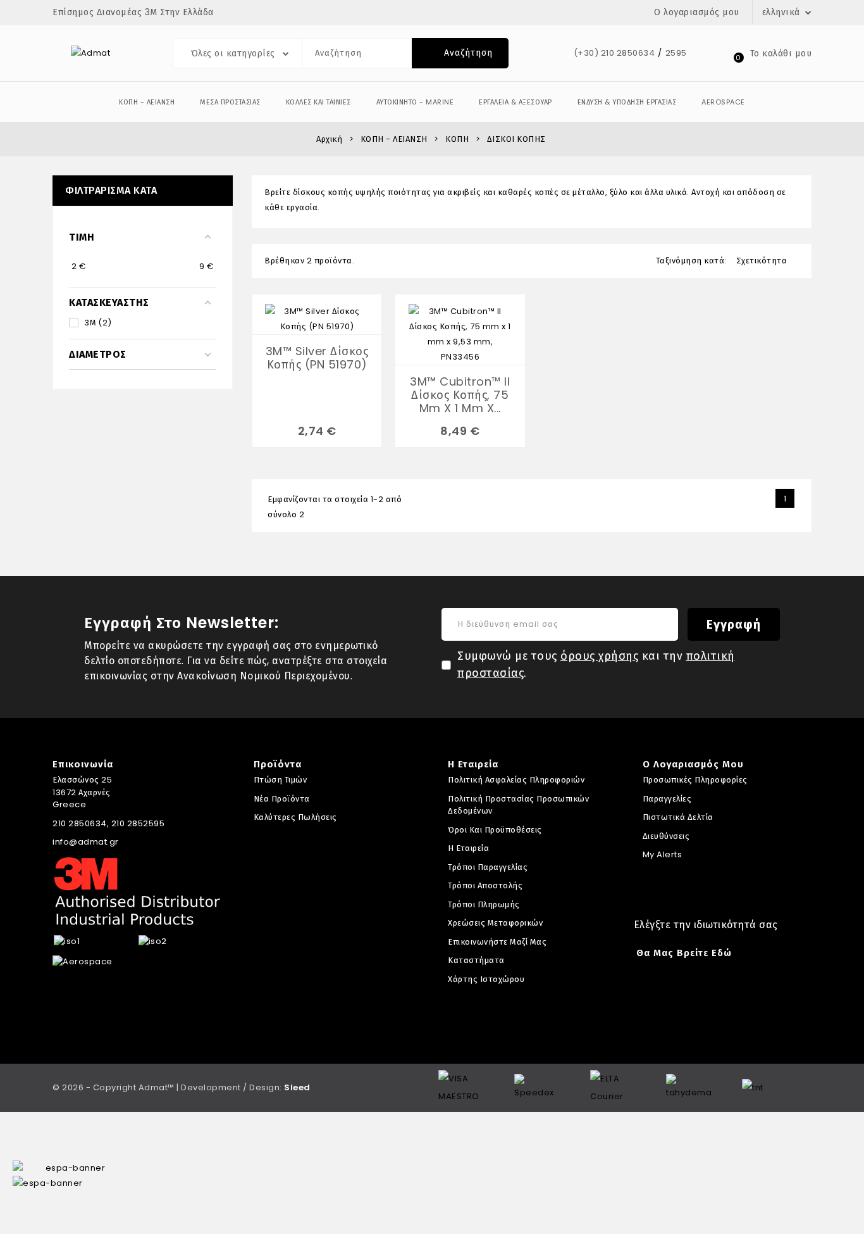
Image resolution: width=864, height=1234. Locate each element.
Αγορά (306, 315)
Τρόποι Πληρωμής (484, 904)
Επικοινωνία (82, 764)
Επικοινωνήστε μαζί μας (497, 942)
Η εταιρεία (468, 848)
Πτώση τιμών (280, 780)
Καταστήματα (476, 960)
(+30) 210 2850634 (614, 53)
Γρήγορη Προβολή (327, 315)
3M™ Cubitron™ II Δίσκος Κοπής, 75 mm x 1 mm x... (460, 395)
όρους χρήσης (599, 656)
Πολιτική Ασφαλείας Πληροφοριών (516, 780)
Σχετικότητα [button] (767, 260)
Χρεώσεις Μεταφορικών (495, 923)
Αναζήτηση (461, 52)
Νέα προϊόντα (282, 799)
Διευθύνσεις (666, 836)
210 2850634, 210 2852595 (108, 823)
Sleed (297, 1087)
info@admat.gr (85, 842)
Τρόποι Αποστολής (485, 885)
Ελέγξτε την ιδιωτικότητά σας (706, 924)
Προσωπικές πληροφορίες (695, 780)
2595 (676, 53)
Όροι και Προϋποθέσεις (495, 830)
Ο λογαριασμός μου (693, 764)
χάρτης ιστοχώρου (486, 979)
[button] (146, 102)
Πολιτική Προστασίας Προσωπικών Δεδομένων (518, 805)
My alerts (662, 854)
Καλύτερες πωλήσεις (295, 817)
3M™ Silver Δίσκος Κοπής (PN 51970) (317, 357)
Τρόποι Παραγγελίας (488, 867)
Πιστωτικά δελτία (678, 817)
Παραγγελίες (667, 799)
